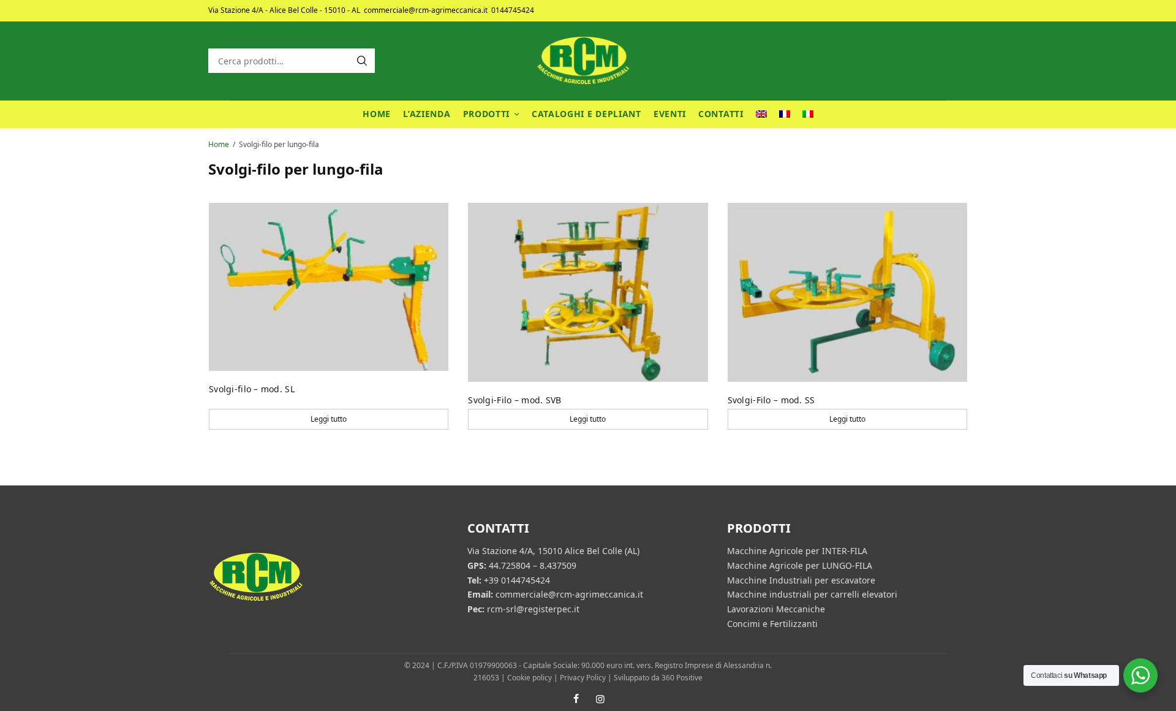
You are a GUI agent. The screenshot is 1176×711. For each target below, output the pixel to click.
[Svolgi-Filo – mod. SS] (847, 292)
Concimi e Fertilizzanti (772, 623)
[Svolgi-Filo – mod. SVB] (587, 292)
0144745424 (512, 10)
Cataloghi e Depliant (586, 114)
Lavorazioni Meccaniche (776, 609)
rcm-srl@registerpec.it (533, 609)
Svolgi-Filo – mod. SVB (514, 400)
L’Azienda (426, 114)
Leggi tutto (329, 419)
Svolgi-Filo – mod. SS (771, 400)
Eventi (670, 114)
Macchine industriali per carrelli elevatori (812, 594)
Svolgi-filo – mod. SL (252, 389)
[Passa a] (761, 114)
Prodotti (486, 114)
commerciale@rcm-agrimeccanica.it (426, 10)
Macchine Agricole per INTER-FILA (797, 551)
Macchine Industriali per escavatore (801, 579)
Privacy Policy (583, 677)
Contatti (721, 114)
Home (377, 114)
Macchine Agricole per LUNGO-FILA (799, 565)
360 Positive (682, 677)
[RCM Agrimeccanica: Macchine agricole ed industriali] (588, 61)
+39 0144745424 (517, 579)
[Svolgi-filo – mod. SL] (328, 287)
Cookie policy (529, 677)
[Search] (362, 60)
